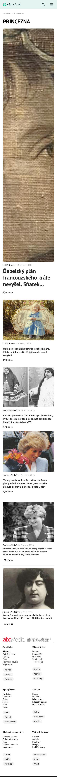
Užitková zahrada (10, 744)
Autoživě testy (9, 654)
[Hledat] (43, 4)
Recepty (35, 744)
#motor (8, 670)
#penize (37, 721)
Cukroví (35, 736)
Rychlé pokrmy (38, 747)
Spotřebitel (37, 659)
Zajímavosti (8, 664)
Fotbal (6, 699)
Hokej (5, 702)
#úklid (7, 754)
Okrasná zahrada (10, 736)
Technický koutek (10, 662)
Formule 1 (7, 696)
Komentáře (37, 654)
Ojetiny (6, 656)
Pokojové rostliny (10, 739)
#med (36, 764)
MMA (5, 704)
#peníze (37, 674)
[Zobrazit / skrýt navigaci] (51, 4)
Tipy (5, 742)
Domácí (35, 651)
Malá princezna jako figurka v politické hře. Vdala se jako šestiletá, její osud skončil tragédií (26, 352)
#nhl (6, 712)
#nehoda (8, 679)
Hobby (35, 694)
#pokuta (8, 674)
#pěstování (38, 716)
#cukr (36, 759)
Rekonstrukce (38, 699)
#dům (36, 712)
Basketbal (7, 694)
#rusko (37, 669)
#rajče (7, 759)
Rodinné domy (38, 704)
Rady (5, 659)
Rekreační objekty (39, 702)
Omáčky (35, 739)
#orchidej (8, 764)
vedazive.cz (8, 13)
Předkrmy (36, 742)
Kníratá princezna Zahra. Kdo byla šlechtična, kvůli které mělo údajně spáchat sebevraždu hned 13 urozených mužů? (28, 419)
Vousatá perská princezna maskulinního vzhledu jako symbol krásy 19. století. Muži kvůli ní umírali (27, 616)
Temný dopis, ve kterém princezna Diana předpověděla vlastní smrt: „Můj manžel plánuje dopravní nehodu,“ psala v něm (25, 483)
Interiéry (35, 696)
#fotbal (8, 717)
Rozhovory (36, 656)
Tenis (5, 707)
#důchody (38, 678)
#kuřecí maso (39, 754)
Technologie (37, 662)
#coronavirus (10, 721)
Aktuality (6, 651)
